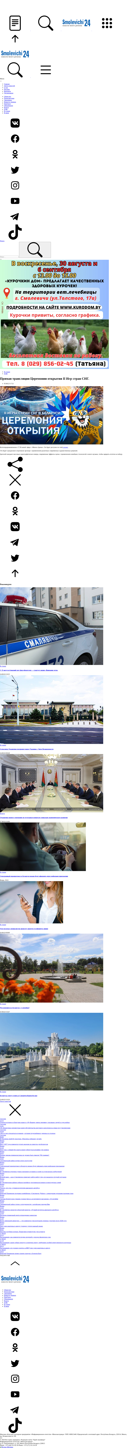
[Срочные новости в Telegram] (64, 216)
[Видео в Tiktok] (64, 232)
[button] (15, 30)
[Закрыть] (1, 259)
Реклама (7, 89)
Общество (7, 96)
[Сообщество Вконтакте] (64, 123)
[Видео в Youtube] (64, 201)
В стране (7, 111)
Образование (8, 105)
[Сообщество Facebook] (64, 139)
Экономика (8, 100)
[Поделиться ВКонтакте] (64, 527)
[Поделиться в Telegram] (64, 542)
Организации (8, 93)
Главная (6, 84)
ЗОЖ (5, 109)
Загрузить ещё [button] (5, 1255)
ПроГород (7, 104)
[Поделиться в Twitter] (64, 558)
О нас (6, 87)
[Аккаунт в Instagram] (64, 185)
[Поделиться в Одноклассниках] (64, 511)
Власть (6, 107)
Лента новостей (9, 86)
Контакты (7, 91)
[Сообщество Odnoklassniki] (64, 154)
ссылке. (65, 447)
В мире (6, 113)
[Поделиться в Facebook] (64, 495)
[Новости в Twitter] (64, 170)
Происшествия (9, 98)
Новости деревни (10, 102)
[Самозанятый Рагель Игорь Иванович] (54, 368)
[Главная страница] (76, 30)
